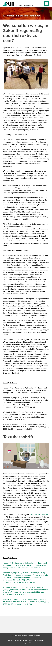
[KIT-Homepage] (9, 3)
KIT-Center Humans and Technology (25, 5)
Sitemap (23, 643)
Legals (17, 640)
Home (10, 640)
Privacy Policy (27, 640)
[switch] (37, 3)
